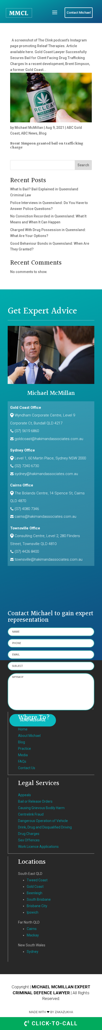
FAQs (22, 761)
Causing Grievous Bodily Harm (41, 808)
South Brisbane (39, 899)
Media (23, 755)
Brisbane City (37, 906)
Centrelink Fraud (31, 814)
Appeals (24, 795)
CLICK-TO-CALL (54, 1023)
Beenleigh (34, 893)
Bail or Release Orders (35, 801)
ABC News (29, 133)
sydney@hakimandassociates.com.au (46, 474)
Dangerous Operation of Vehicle (43, 821)
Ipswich (32, 912)
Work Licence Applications (38, 847)
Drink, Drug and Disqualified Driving (45, 827)
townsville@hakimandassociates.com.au (48, 559)
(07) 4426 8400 (27, 551)
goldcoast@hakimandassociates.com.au (49, 439)
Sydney (32, 952)
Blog (43, 133)
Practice (24, 749)
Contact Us (26, 768)
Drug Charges (28, 834)
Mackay (33, 935)
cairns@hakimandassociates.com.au (45, 516)
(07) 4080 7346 (27, 509)
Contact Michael (79, 12)
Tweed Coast (37, 880)
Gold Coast (35, 887)
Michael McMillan (29, 128)
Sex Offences (29, 840)
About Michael (29, 736)
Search (83, 165)
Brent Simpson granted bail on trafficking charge (46, 145)
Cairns (32, 929)
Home (22, 729)
